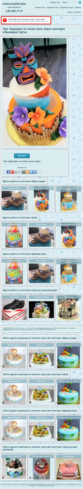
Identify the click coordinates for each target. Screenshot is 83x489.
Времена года (38, 254)
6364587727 (6, 330)
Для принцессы (68, 456)
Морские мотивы (14, 345)
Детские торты (40, 7)
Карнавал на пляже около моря (41, 188)
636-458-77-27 (14, 11)
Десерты (78, 7)
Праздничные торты (67, 7)
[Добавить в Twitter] (31, 172)
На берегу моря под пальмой (68, 345)
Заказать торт (55, 2)
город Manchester (14, 7)
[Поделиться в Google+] (12, 172)
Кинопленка (69, 297)
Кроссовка (14, 297)
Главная (70, 12)
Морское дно (41, 345)
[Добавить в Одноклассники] (27, 172)
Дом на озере (14, 188)
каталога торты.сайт (45, 328)
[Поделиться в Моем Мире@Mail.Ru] (23, 172)
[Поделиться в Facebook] (8, 172)
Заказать (22, 156)
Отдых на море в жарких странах (69, 189)
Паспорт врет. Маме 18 (41, 456)
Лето (34, 217)
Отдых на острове (14, 224)
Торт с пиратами (14, 456)
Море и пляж (38, 181)
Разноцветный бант (41, 297)
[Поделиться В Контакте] (35, 172)
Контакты (77, 12)
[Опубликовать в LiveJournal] (20, 172)
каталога (71, 484)
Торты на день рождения (44, 290)
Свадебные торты (52, 7)
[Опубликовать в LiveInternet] (16, 172)
